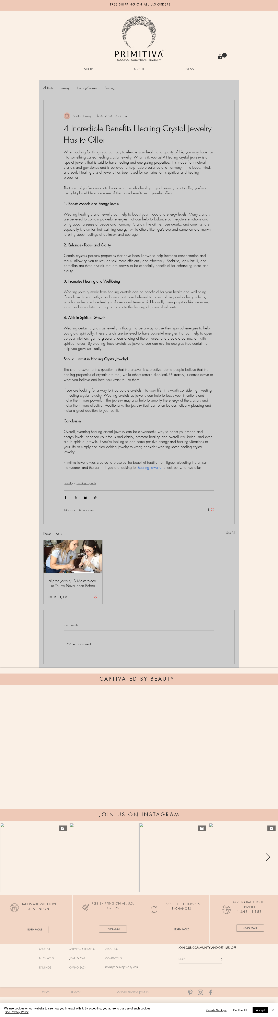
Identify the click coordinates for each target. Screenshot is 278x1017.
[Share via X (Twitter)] (76, 497)
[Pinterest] (190, 992)
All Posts (48, 88)
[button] (222, 56)
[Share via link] (95, 497)
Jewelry (65, 88)
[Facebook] (210, 992)
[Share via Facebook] (66, 497)
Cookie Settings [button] (216, 1010)
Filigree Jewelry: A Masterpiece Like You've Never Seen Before (72, 583)
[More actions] (211, 115)
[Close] (273, 1010)
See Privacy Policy (16, 1012)
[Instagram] (200, 992)
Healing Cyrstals (86, 88)
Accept (260, 1010)
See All (230, 533)
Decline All (240, 1010)
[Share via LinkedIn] (86, 497)
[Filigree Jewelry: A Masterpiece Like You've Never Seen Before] (73, 556)
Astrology (110, 88)
